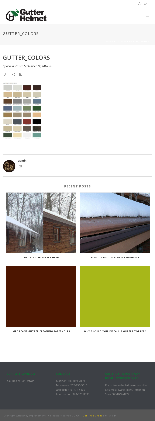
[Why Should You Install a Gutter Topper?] (115, 296)
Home (109, 41)
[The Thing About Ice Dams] (41, 223)
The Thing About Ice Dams (41, 257)
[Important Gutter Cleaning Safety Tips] (41, 296)
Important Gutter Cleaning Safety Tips (41, 331)
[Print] (22, 74)
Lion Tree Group (92, 415)
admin (10, 66)
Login (144, 3)
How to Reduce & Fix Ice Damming (115, 257)
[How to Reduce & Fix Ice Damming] (115, 223)
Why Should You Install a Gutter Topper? (115, 331)
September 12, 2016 (36, 66)
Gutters (121, 41)
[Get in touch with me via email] (20, 167)
